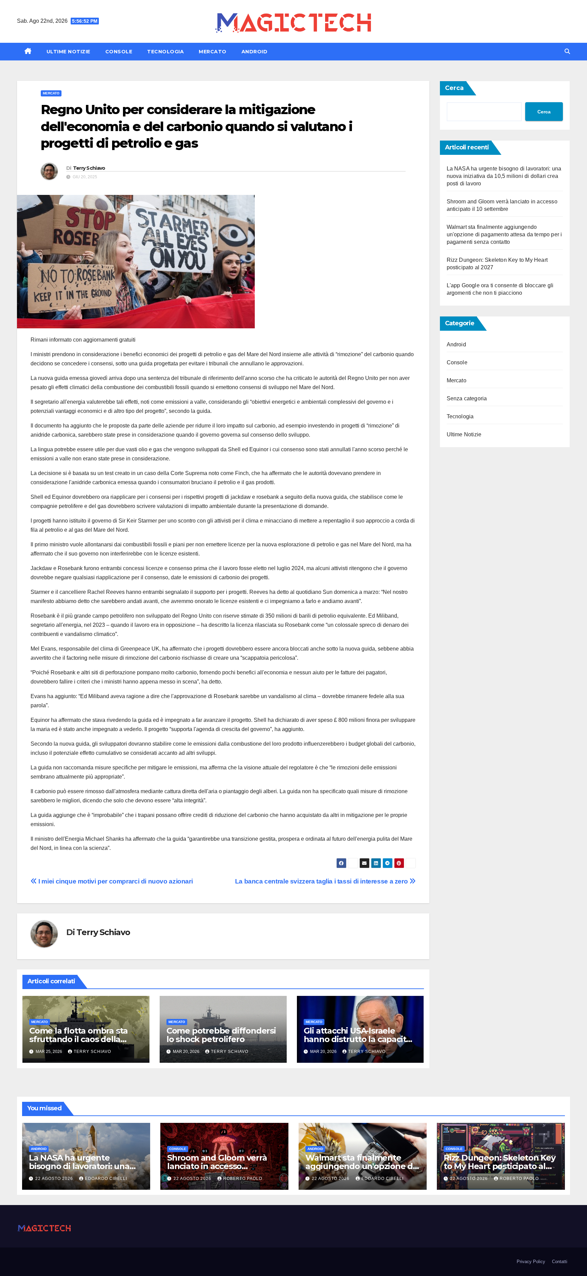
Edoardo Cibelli (106, 1178)
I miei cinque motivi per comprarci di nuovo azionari (115, 881)
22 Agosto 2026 (54, 1178)
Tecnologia (165, 52)
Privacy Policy (531, 1261)
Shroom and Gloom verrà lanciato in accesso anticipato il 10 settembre (217, 1166)
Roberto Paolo (242, 1178)
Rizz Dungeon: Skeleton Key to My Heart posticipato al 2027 (499, 1166)
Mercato (213, 52)
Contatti (559, 1261)
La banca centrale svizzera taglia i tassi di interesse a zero (322, 881)
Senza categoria (467, 398)
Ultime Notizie (68, 52)
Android (255, 52)
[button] (567, 51)
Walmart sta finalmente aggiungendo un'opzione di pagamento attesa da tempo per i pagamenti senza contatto (504, 234)
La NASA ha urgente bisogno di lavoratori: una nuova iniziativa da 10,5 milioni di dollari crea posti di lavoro (504, 176)
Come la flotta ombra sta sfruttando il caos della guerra (78, 1039)
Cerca (454, 88)
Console (118, 52)
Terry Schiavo (89, 168)
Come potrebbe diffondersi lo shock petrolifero (221, 1035)
